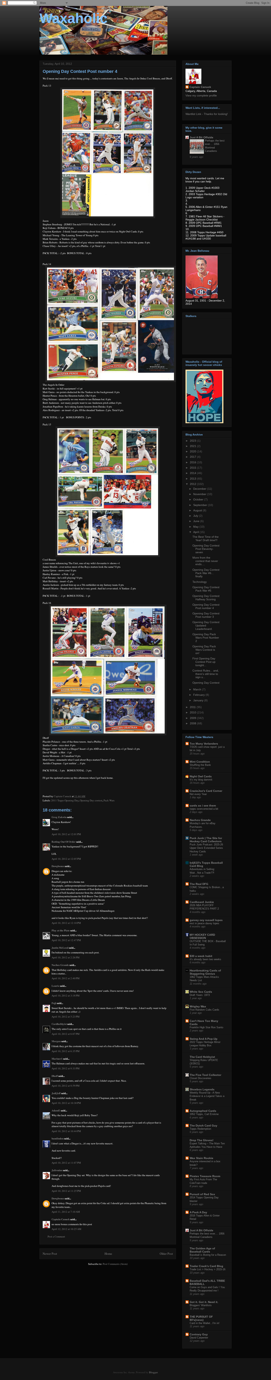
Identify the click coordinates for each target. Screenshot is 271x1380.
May (196, 526)
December (200, 488)
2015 (193, 467)
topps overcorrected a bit (204, 808)
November (200, 494)
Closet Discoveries (200, 1078)
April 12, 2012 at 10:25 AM (66, 1229)
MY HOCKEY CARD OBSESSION (202, 936)
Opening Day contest (91, 800)
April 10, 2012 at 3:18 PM (66, 995)
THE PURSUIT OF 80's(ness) (201, 1318)
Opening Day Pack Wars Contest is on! (204, 650)
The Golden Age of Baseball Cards (202, 1250)
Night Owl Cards (201, 776)
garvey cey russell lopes (206, 920)
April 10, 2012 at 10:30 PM (66, 1103)
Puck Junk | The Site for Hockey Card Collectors (206, 839)
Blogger (153, 1372)
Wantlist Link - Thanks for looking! (206, 114)
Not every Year (198, 794)
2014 (193, 473)
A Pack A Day (198, 1212)
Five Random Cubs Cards (204, 1009)
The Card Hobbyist (202, 1056)
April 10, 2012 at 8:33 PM (66, 1068)
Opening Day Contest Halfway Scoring (205, 597)
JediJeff (56, 1093)
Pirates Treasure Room (205, 1176)
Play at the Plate (61, 930)
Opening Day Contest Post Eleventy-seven (205, 549)
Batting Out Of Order (64, 841)
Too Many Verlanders (204, 743)
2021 (193, 446)
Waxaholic (73, 18)
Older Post (166, 1254)
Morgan (56, 1041)
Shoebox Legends (202, 1089)
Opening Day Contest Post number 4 (205, 606)
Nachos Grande (60, 965)
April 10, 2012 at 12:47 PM (66, 940)
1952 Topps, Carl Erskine (204, 1114)
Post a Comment (56, 1236)
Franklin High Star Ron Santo (206, 1027)
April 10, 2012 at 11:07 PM (66, 1162)
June (196, 521)
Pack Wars (109, 800)
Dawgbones (58, 866)
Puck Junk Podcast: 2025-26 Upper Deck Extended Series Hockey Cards (206, 848)
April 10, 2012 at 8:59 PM (66, 1085)
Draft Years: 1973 (200, 995)
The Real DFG (199, 884)
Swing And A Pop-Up (203, 1038)
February (199, 694)
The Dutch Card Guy (203, 1125)
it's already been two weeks (205, 959)
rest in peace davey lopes (204, 923)
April (196, 532)
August (198, 510)
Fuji (54, 1003)
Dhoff (55, 1076)
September (200, 505)
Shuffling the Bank (200, 764)
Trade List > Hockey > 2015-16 (207, 1269)
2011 (193, 707)
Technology (199, 581)
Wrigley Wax (198, 1006)
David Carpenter (199, 1337)
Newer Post (50, 1254)
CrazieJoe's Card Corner (206, 790)
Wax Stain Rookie (201, 1158)
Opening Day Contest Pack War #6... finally (205, 573)
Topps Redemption (200, 1128)
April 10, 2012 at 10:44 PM (66, 1131)
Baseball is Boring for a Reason (208, 1254)
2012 (193, 484)
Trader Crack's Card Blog (206, 1266)
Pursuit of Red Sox (202, 1194)
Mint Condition (200, 761)
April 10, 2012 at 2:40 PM (66, 978)
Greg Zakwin (59, 817)
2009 (193, 718)
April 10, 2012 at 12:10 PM (66, 923)
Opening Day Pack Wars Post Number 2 (205, 638)
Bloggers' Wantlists (201, 1305)
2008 (193, 723)
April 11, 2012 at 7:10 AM (66, 1211)
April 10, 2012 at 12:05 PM (66, 859)
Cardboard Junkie (202, 902)
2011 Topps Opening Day (65, 800)
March (197, 689)
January (198, 700)
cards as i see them (203, 805)
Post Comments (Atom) (115, 1264)
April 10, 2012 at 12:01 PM (66, 834)
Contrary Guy (199, 1334)
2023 (193, 440)
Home (108, 1254)
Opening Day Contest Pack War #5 (205, 589)
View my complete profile (201, 95)
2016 (193, 462)
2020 (193, 451)
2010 (193, 712)
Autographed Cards (203, 1110)
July (196, 515)
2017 (193, 456)
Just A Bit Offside (201, 137)
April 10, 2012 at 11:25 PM (66, 1191)
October (198, 499)
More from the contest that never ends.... (205, 561)
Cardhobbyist (59, 1024)
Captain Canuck (61, 1219)
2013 (193, 478)
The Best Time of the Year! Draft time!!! (205, 538)
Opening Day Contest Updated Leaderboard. (205, 625)
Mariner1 (57, 1058)
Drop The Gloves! (201, 1140)
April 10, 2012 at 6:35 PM (66, 1051)
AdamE (56, 1110)
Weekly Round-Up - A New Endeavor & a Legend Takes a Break (207, 1096)
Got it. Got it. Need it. (204, 1302)
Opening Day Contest (205, 682)
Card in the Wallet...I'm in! (204, 1323)
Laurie (55, 986)
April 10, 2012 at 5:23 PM (66, 1016)
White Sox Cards (201, 991)
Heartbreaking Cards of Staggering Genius (205, 972)
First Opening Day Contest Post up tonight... (203, 662)
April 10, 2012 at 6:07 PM (66, 1034)
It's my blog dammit (201, 779)
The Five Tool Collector (205, 1074)
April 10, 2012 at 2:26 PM (66, 957)
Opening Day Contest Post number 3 (205, 615)
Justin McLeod (60, 947)
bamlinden (57, 1138)
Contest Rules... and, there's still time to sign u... (205, 674)
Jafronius (57, 1170)
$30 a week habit (201, 956)
